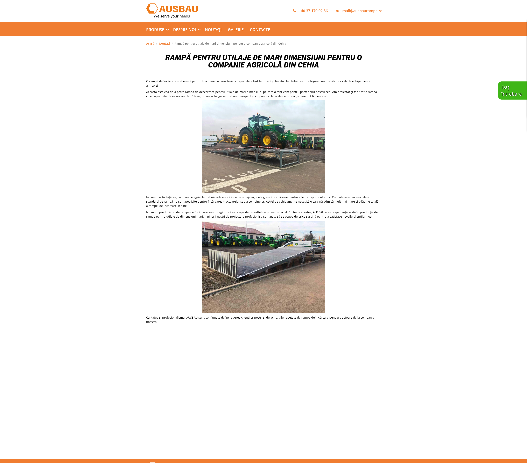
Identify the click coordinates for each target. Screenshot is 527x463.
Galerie (236, 29)
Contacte (260, 29)
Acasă (150, 43)
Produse (155, 29)
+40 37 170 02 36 (313, 10)
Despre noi (184, 29)
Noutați (213, 29)
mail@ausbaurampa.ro (362, 10)
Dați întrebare (511, 90)
